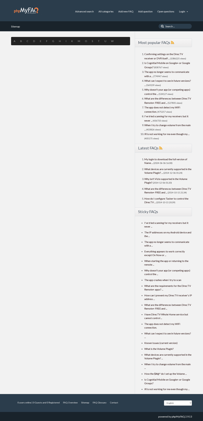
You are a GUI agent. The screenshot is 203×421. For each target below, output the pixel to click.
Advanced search (84, 11)
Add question (145, 11)
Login (182, 11)
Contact (114, 402)
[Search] (162, 26)
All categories (106, 11)
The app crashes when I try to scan (162, 279)
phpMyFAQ (178, 416)
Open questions (165, 11)
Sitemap (85, 402)
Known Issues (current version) (160, 342)
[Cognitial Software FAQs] (26, 10)
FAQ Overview (70, 402)
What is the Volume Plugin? (159, 348)
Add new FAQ (125, 11)
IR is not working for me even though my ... (167, 133)
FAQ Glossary (99, 402)
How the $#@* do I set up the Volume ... (165, 373)
